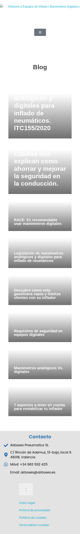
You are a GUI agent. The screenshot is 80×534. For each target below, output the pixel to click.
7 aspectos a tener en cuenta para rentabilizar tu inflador (39, 407)
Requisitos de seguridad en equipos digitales (38, 333)
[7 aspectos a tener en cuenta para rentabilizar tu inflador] (40, 397)
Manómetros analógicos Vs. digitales (38, 370)
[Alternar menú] (26, 489)
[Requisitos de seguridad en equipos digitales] (40, 323)
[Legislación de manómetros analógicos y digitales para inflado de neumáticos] (40, 249)
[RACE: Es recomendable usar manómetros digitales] (40, 212)
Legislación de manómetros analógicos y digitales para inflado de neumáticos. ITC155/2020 (36, 105)
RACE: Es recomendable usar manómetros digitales (38, 222)
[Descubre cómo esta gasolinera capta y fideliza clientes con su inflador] (40, 286)
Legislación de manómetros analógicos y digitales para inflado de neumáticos (38, 257)
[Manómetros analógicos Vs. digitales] (40, 360)
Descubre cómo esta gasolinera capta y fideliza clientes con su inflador (37, 294)
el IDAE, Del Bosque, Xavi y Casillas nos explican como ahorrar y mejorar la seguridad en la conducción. (40, 161)
